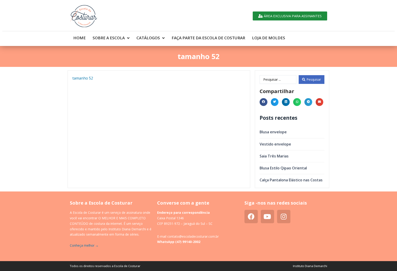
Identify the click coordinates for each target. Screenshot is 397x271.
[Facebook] (251, 216)
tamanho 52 (82, 78)
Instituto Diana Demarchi (310, 266)
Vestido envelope (275, 144)
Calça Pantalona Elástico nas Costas (291, 180)
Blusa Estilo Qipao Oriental (283, 168)
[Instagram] (283, 216)
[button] (263, 102)
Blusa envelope (273, 131)
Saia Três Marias (274, 156)
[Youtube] (267, 216)
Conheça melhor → (84, 245)
